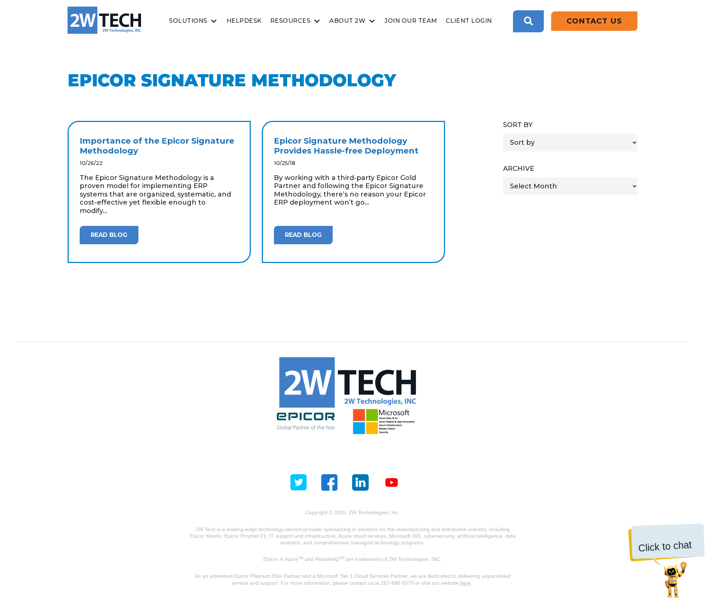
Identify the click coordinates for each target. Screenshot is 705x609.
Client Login (469, 20)
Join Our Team (410, 20)
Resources (290, 20)
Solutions (188, 20)
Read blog (109, 234)
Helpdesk (244, 20)
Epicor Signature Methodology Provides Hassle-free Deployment (346, 146)
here (465, 583)
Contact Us (594, 21)
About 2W (347, 20)
